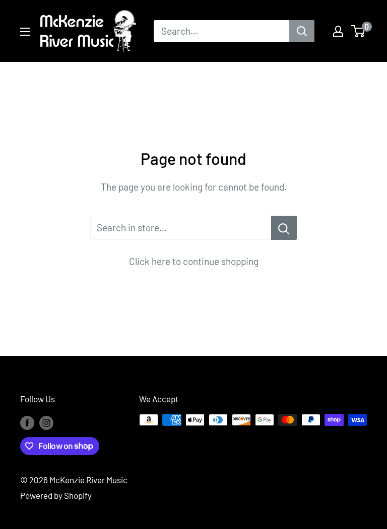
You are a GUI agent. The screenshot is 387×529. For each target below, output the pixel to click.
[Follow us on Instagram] (46, 422)
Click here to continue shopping (194, 261)
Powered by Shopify (56, 495)
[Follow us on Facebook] (27, 422)
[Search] (301, 31)
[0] (358, 31)
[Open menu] (25, 32)
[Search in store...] (284, 228)
